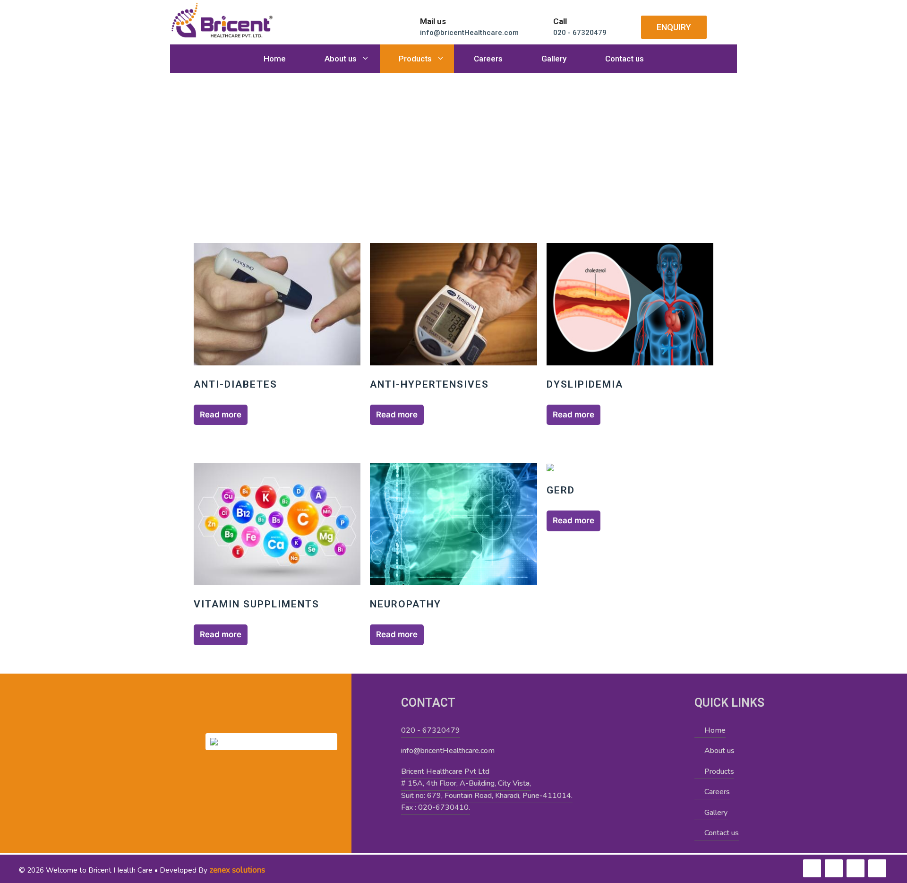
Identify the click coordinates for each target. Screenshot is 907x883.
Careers (488, 58)
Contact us (624, 58)
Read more (220, 414)
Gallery (553, 58)
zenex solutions (237, 870)
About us (341, 58)
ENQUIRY (674, 27)
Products (415, 58)
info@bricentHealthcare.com (448, 750)
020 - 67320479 (430, 730)
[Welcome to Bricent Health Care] (222, 20)
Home (275, 58)
